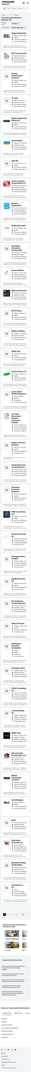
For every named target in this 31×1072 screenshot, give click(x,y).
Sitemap (3, 1065)
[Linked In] (2, 1050)
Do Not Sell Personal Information (8, 1062)
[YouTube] (15, 1049)
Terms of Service (5, 1059)
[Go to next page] (26, 914)
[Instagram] (11, 1050)
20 (23, 914)
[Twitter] (8, 1050)
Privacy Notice (4, 1056)
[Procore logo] (8, 2)
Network (5, 4)
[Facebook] (5, 1050)
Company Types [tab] (7, 1013)
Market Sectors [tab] (18, 1013)
